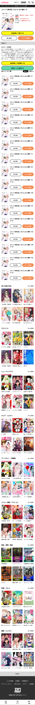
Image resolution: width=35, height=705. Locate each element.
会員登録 (23, 2)
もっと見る (31, 286)
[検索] (29, 2)
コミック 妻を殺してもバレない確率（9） (22, 180)
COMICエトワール (25, 20)
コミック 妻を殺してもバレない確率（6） (22, 141)
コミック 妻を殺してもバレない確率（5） (21, 128)
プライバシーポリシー (6, 684)
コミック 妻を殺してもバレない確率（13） (22, 231)
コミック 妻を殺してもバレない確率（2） (21, 89)
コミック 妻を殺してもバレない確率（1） (21, 76)
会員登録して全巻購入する (17, 63)
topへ (17, 674)
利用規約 (17, 681)
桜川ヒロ (22, 15)
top (2, 6)
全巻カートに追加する (17, 68)
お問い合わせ (17, 684)
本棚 (29, 703)
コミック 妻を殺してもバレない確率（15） (22, 257)
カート (17, 703)
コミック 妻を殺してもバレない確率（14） (22, 245)
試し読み (9, 38)
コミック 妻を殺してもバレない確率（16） (22, 270)
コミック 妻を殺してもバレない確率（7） (21, 154)
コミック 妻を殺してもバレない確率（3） (21, 102)
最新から (31, 71)
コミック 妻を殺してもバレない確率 (19, 6)
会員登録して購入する (17, 33)
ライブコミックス (24, 18)
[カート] (33, 2)
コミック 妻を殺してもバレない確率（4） (22, 115)
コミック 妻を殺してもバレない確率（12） (22, 219)
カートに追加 (26, 38)
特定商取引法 (25, 681)
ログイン (16, 2)
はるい (27, 15)
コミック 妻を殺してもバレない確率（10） (22, 193)
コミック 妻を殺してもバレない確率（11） (22, 206)
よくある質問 (10, 681)
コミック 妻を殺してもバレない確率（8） (22, 167)
